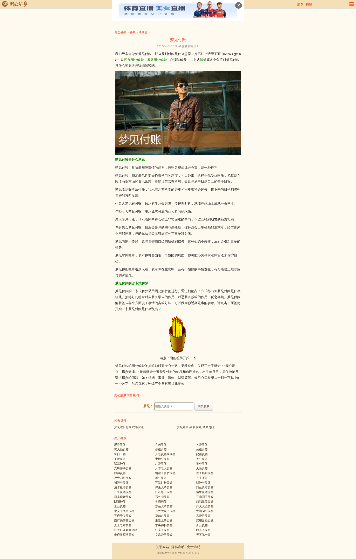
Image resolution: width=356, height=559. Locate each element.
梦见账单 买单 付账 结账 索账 (196, 427)
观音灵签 (120, 444)
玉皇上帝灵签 (163, 520)
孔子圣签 (202, 477)
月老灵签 (161, 444)
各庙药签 (161, 501)
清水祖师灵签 (122, 487)
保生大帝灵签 (163, 487)
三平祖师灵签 (122, 492)
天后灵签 (202, 468)
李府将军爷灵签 (124, 534)
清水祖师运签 (204, 492)
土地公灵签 (162, 459)
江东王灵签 (162, 530)
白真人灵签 (203, 530)
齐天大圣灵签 (204, 506)
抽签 (309, 4)
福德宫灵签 (162, 515)
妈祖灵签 (202, 454)
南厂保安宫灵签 (124, 520)
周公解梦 (120, 32)
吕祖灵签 (202, 449)
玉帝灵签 (120, 459)
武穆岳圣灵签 (204, 520)
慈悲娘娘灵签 (204, 501)
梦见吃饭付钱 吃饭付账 (129, 427)
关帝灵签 (202, 444)
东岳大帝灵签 (163, 506)
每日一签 (120, 454)
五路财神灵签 (163, 482)
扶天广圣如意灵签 (125, 530)
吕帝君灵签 (203, 515)
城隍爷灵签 (121, 482)
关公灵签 (202, 459)
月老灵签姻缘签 (165, 454)
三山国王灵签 (204, 496)
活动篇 (143, 32)
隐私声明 (178, 547)
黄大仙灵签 (121, 449)
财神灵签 (120, 473)
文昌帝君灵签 (163, 534)
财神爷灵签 (203, 482)
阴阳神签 (120, 501)
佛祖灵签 (161, 449)
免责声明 (193, 547)
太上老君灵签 (122, 525)
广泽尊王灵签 (163, 492)
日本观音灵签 (122, 496)
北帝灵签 (161, 463)
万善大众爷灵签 (165, 511)
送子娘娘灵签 (204, 473)
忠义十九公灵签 (124, 511)
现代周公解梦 (134, 60)
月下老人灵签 (163, 468)
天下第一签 (203, 534)
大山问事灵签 (204, 511)
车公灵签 (202, 463)
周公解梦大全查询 (126, 395)
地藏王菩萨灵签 (165, 473)
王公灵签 (120, 506)
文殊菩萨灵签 (122, 468)
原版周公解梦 (157, 60)
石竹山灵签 (162, 496)
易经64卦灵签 (122, 477)
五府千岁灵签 (122, 515)
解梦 (300, 4)
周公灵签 (161, 477)
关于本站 (162, 547)
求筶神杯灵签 (163, 525)
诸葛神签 (120, 463)
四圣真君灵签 (204, 487)
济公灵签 (202, 525)
